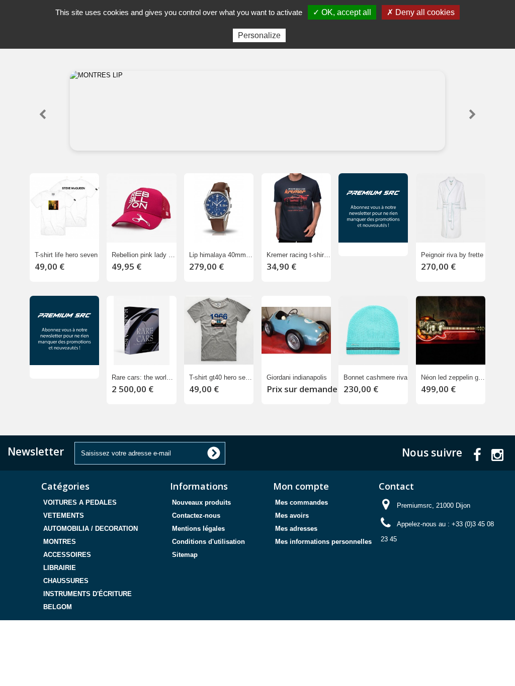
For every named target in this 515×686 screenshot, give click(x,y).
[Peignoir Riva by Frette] (450, 208)
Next (472, 115)
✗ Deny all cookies (421, 12)
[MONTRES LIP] (257, 111)
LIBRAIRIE (59, 567)
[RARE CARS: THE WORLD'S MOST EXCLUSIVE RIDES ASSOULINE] (141, 330)
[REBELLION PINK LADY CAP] (141, 208)
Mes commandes (301, 502)
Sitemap (185, 554)
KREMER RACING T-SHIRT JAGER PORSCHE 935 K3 (299, 255)
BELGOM (57, 607)
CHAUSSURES (66, 581)
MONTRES (59, 541)
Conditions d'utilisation (208, 541)
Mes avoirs (292, 515)
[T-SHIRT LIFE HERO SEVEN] (64, 208)
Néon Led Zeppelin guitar (453, 377)
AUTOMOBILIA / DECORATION (90, 528)
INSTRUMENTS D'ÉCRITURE (87, 594)
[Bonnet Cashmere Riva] (373, 330)
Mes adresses (296, 528)
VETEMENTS (63, 515)
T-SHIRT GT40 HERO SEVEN (221, 377)
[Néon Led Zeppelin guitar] (450, 330)
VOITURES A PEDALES (80, 502)
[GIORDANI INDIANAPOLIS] (296, 330)
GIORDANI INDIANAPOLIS (297, 377)
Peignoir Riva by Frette (452, 255)
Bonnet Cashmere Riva (375, 377)
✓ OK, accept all (342, 12)
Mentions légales (198, 528)
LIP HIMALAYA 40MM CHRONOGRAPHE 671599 (221, 255)
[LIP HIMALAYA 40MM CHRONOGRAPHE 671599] (218, 208)
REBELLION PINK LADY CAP (144, 255)
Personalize (259, 35)
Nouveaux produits (201, 502)
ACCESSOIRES (67, 554)
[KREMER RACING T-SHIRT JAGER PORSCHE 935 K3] (296, 208)
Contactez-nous (196, 515)
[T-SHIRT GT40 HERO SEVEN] (218, 330)
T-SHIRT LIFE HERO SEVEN (66, 255)
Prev (43, 115)
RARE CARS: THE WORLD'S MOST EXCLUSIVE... (144, 377)
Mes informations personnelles (323, 541)
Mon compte (301, 486)
